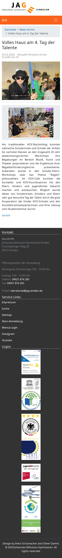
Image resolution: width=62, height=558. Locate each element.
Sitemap (7, 315)
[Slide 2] (16, 95)
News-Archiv (27, 29)
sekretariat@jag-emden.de (26, 290)
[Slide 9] (45, 95)
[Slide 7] (37, 95)
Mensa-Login (9, 327)
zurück (6, 215)
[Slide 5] (29, 95)
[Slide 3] (20, 95)
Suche (5, 308)
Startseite (10, 29)
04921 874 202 (15, 283)
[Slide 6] (33, 95)
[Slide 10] (49, 95)
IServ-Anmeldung (12, 321)
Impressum (9, 302)
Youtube (7, 340)
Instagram (8, 334)
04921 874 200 (20, 279)
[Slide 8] (41, 95)
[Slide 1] (12, 95)
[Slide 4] (25, 95)
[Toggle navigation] (55, 20)
